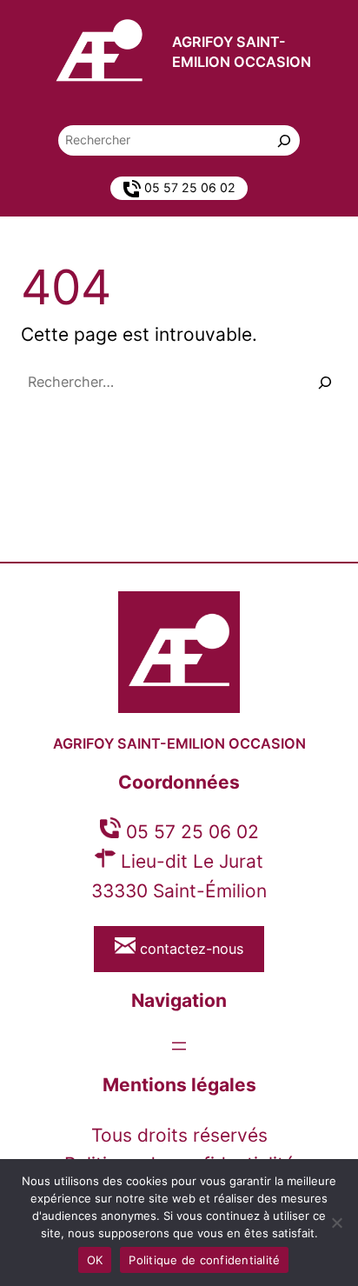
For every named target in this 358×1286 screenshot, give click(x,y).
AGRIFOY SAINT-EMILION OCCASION (179, 743)
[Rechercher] (283, 140)
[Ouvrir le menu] (179, 1046)
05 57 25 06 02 (190, 832)
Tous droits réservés (179, 1135)
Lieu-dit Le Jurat (189, 861)
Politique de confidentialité (204, 1260)
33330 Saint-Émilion (179, 891)
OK (95, 1260)
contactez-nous (189, 948)
